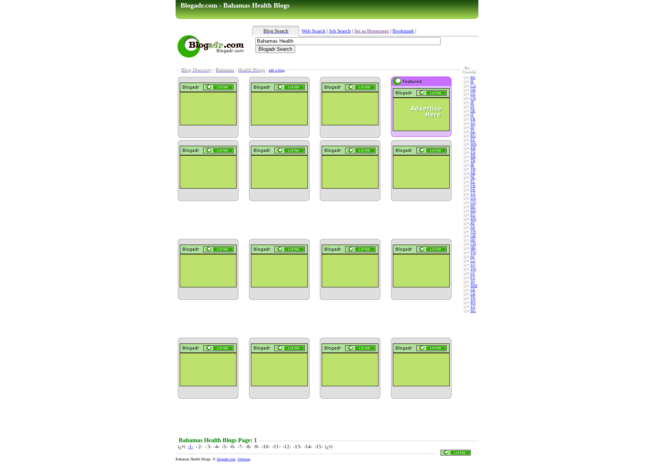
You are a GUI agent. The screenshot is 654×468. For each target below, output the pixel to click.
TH (472, 169)
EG (472, 215)
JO (472, 281)
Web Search (313, 31)
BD (473, 211)
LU (472, 261)
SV (472, 265)
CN (473, 98)
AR (472, 173)
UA (473, 198)
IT (472, 115)
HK (473, 248)
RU (473, 136)
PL (472, 181)
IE (472, 82)
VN (473, 231)
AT (472, 223)
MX (473, 144)
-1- (190, 446)
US (472, 94)
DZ (472, 240)
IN (472, 107)
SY (472, 306)
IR (472, 165)
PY (472, 277)
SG (472, 123)
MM (473, 286)
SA (472, 194)
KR (473, 148)
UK (473, 90)
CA (473, 86)
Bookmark (403, 31)
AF (472, 256)
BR (473, 156)
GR (473, 236)
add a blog (277, 70)
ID (472, 127)
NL (472, 177)
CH (473, 244)
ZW (473, 269)
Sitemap (244, 459)
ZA (472, 152)
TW (473, 252)
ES (472, 140)
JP (472, 102)
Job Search (340, 31)
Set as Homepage (371, 31)
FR (472, 119)
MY (473, 219)
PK (472, 190)
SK (472, 290)
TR (472, 161)
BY (473, 302)
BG (473, 311)
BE (472, 206)
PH (472, 186)
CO (473, 202)
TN (472, 298)
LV (472, 273)
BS (472, 77)
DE (472, 111)
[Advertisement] (344, 62)
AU (472, 131)
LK (472, 294)
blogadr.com (226, 459)
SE (472, 227)
